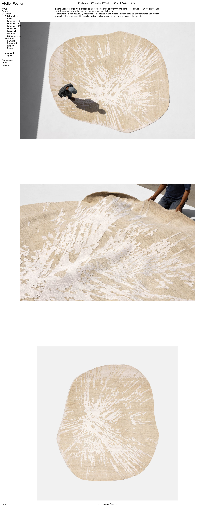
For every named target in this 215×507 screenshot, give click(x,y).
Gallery (5, 11)
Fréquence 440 (14, 26)
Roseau (10, 48)
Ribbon (10, 45)
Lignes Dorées (14, 36)
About (5, 62)
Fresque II (11, 31)
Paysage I (11, 41)
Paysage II (12, 43)
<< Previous (103, 504)
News (4, 9)
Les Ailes (11, 33)
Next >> (113, 504)
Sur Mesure (7, 60)
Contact (5, 65)
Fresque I (11, 28)
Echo (9, 18)
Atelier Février (13, 3)
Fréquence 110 (13, 21)
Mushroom (9, 38)
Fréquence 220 (14, 23)
